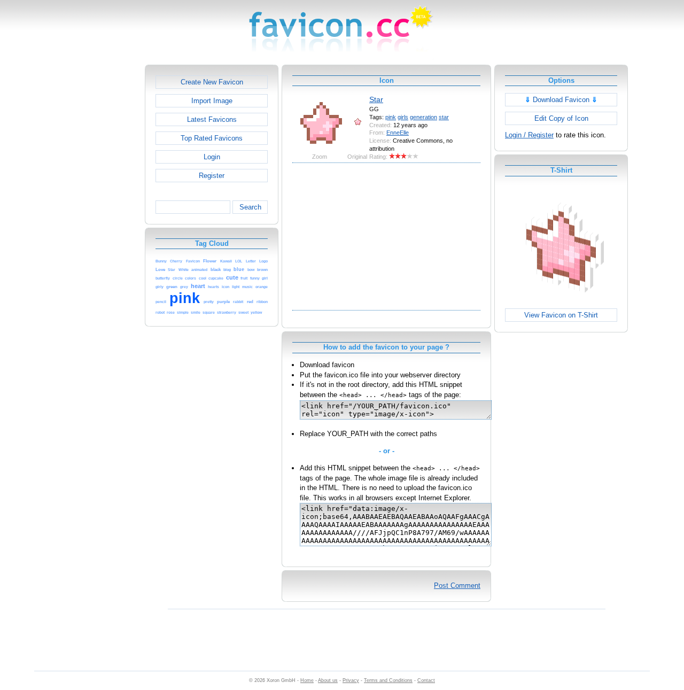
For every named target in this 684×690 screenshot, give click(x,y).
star (444, 117)
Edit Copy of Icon (561, 118)
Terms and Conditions (388, 680)
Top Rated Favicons (212, 138)
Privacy (351, 680)
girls (403, 117)
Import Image (211, 101)
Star (376, 99)
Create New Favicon (212, 82)
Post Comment (457, 586)
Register (211, 176)
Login (212, 157)
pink (390, 117)
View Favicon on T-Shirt (561, 315)
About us (328, 680)
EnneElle (397, 132)
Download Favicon (561, 100)
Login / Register (529, 135)
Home (307, 680)
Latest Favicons (212, 119)
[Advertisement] (99, 225)
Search (250, 207)
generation (423, 117)
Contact (426, 680)
